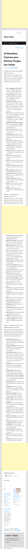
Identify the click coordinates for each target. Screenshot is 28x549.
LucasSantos (7, 530)
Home (5, 43)
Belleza (16, 529)
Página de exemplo (13, 43)
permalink (18, 530)
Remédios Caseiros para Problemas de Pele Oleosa (16, 496)
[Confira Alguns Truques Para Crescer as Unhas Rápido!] (8, 517)
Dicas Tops (9, 36)
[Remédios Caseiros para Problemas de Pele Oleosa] (17, 490)
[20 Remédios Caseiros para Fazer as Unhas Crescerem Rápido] (8, 490)
